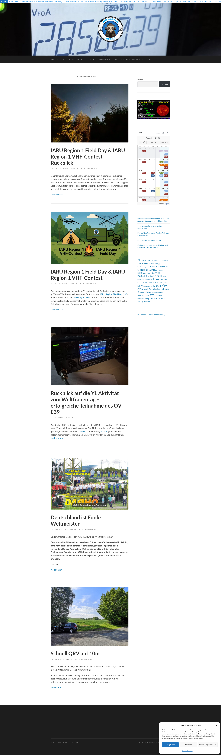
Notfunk (157, 286)
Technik (159, 295)
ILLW (150, 283)
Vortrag (140, 301)
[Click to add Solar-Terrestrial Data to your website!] (153, 118)
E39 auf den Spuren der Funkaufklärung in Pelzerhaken (64, 1)
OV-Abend (142, 289)
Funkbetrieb (161, 279)
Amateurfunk (132, 59)
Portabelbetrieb (156, 289)
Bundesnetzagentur (143, 267)
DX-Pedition (143, 276)
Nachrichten (147, 286)
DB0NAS (141, 273)
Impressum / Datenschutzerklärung (151, 314)
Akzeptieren (170, 745)
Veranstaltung (157, 298)
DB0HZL (161, 270)
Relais (89, 59)
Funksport (140, 283)
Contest (142, 269)
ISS (160, 282)
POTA (167, 289)
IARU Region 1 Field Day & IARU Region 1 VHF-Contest (88, 274)
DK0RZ (117, 59)
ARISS (145, 263)
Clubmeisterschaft (159, 266)
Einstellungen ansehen (207, 745)
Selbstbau (141, 295)
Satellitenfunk (157, 292)
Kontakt (149, 59)
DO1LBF (104, 431)
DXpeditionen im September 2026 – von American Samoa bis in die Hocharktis (153, 219)
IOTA (155, 282)
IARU (146, 283)
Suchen (140, 79)
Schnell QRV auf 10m (75, 653)
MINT (139, 286)
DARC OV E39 (56, 59)
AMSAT (155, 260)
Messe (165, 283)
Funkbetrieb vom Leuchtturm (107, 1)
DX (159, 273)
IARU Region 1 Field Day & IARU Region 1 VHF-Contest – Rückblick (88, 156)
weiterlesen (57, 194)
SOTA (147, 295)
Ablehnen (188, 745)
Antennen (164, 261)
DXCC (153, 276)
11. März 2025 (57, 418)
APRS (139, 264)
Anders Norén (155, 743)
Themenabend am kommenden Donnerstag (149, 227)
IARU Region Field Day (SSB (113, 294)
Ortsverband (74, 59)
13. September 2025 (59, 169)
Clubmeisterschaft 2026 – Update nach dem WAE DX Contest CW (154, 1)
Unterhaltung (143, 298)
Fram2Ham (140, 279)
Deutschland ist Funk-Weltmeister (76, 520)
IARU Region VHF (81, 297)
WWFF (147, 301)
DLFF (154, 273)
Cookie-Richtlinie (187, 751)
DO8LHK (75, 169)
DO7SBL (83, 431)
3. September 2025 (59, 284)
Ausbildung (154, 263)
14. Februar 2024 (58, 529)
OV (164, 285)
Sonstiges (103, 59)
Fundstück (148, 280)
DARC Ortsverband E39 (67, 743)
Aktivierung (144, 260)
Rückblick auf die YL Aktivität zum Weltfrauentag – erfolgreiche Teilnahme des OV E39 (86, 402)
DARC (153, 269)
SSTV (152, 295)
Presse (140, 292)
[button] (216, 725)
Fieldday (161, 276)
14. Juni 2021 (56, 659)
